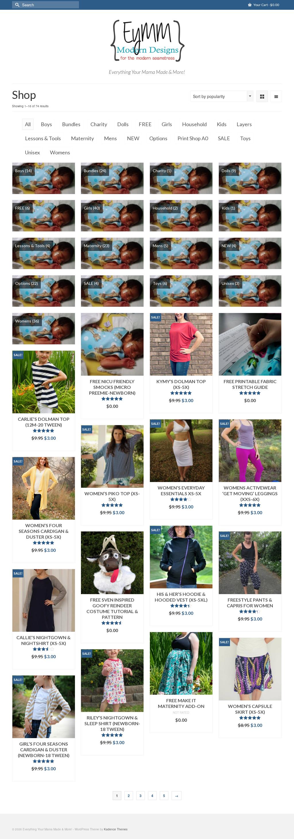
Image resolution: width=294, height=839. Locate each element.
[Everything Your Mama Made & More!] (147, 41)
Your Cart (266, 5)
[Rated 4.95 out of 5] (112, 399)
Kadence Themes (115, 829)
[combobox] (222, 96)
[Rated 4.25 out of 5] (250, 611)
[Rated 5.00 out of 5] (181, 393)
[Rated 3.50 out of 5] (43, 649)
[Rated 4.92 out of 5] (43, 431)
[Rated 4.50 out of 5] (112, 623)
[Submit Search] (16, 4)
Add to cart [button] (112, 414)
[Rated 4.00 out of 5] (181, 499)
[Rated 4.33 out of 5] (181, 606)
